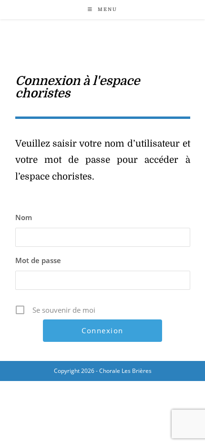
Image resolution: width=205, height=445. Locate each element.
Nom (23, 217)
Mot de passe (38, 260)
